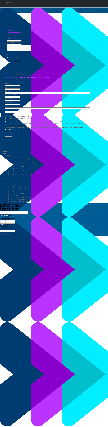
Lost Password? (8, 224)
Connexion (9, 4)
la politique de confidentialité (14, 125)
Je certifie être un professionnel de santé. (17, 116)
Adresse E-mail (9, 102)
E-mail (9, 38)
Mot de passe (11, 42)
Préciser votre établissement (13, 95)
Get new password (5, 232)
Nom (6, 87)
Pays (6, 106)
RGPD (6, 120)
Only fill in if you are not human (16, 55)
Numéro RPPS (9, 110)
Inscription (9, 2)
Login (2, 224)
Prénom (7, 83)
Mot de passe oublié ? (13, 62)
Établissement (9, 91)
